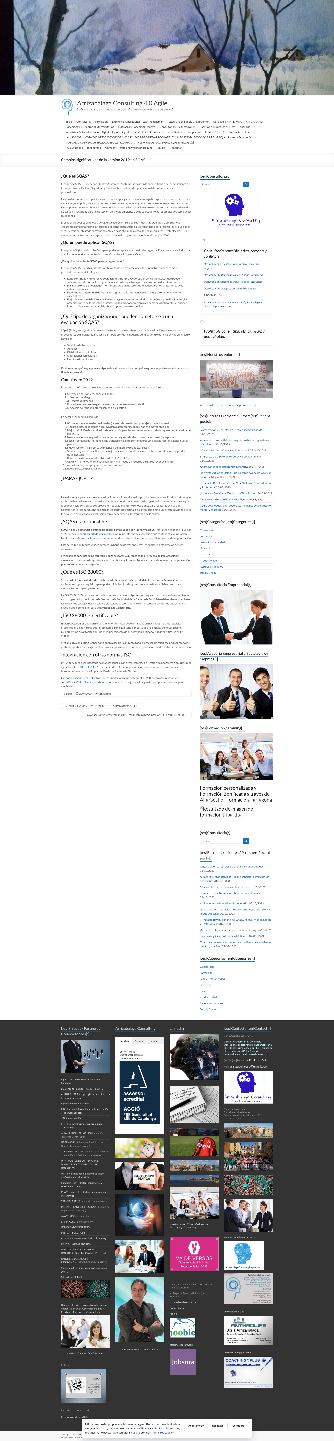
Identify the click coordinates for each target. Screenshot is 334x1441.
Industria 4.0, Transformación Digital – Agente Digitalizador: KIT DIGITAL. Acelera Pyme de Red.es (123, 132)
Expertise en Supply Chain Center (189, 121)
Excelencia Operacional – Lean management (138, 121)
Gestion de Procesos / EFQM (218, 126)
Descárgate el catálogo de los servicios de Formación (233, 281)
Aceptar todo (196, 1425)
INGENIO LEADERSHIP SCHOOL (79, 1206)
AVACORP (67, 1216)
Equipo (161, 147)
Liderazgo (206, 548)
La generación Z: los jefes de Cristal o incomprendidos (232, 429)
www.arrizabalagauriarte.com (240, 1237)
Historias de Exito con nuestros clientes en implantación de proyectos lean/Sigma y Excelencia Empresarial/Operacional (84, 1308)
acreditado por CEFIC (98, 533)
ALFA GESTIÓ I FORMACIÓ (76, 1133)
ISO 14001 (92, 666)
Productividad (208, 560)
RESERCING (67, 1262)
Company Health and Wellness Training (128, 147)
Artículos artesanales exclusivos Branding (83, 1238)
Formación (101, 121)
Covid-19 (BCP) (214, 132)
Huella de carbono (94, 682)
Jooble (173, 1313)
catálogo (224, 274)
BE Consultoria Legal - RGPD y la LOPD (82, 1088)
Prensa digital (177, 1307)
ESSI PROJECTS (69, 1221)
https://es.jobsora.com (181, 1344)
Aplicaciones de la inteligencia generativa (224, 466)
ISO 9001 (77, 666)
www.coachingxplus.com (237, 1352)
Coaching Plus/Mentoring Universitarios (89, 126)
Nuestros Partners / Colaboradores (140, 1349)
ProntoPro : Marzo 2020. (74, 1416)
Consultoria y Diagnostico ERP (178, 126)
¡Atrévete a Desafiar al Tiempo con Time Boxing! (228, 493)
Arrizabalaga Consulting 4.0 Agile (122, 103)
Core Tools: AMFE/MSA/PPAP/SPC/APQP (238, 121)
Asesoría (245, 126)
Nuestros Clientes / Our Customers (86, 1353)
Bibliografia (94, 147)
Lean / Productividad (212, 542)
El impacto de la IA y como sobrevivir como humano (230, 456)
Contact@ (176, 147)
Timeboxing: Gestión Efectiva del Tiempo (224, 499)
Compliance (193, 132)
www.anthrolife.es (234, 1311)
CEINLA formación (71, 1118)
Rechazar (217, 1425)
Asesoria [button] (139, 1041)
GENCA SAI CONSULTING (75, 1227)
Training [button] (153, 1041)
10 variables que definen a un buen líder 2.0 (225, 450)
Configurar (238, 1425)
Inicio (68, 121)
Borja (69, 693)
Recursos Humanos (211, 566)
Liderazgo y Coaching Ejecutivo (136, 126)
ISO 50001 (74, 682)
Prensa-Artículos (238, 132)
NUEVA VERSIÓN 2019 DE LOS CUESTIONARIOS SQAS (101, 706)
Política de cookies (163, 1432)
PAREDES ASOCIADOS (74, 1258)
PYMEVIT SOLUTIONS (73, 1232)
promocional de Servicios (243, 288)
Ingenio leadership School (75, 1103)
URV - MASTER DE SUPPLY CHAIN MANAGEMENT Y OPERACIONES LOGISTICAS (80, 1164)
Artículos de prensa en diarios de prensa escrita (228, 405)
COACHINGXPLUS (71, 1151)
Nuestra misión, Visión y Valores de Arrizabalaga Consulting (189, 1226)
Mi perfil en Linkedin (72, 1277)
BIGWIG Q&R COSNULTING (76, 1243)
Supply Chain (208, 572)
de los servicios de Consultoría (246, 274)
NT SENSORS (68, 1142)
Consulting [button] (123, 1041)
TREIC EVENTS (69, 1201)
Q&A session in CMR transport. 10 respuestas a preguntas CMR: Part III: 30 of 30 (137, 714)
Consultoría (83, 121)
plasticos (205, 554)
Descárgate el (211, 274)
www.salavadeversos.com (184, 1302)
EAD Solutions (74, 147)
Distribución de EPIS (86, 1253)
